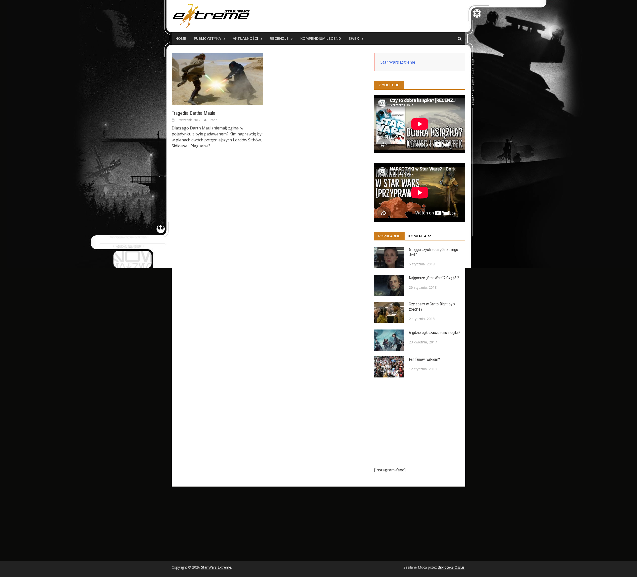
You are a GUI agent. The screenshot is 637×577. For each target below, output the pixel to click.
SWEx (354, 38)
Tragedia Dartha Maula (193, 113)
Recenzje (279, 38)
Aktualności (245, 38)
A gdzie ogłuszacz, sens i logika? (434, 332)
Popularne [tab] (389, 236)
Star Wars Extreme (397, 62)
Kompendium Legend (320, 38)
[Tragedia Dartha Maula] (217, 78)
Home (180, 38)
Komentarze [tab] (421, 236)
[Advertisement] (419, 422)
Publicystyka (207, 38)
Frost (213, 120)
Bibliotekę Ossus (451, 567)
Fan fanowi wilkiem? (424, 359)
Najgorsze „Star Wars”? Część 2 (434, 278)
